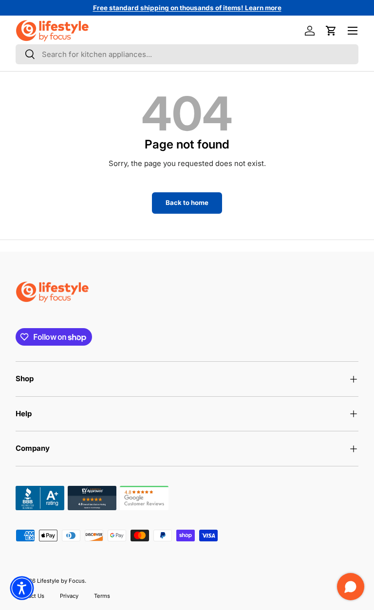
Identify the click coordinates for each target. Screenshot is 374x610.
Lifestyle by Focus (61, 580)
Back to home (187, 202)
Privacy (69, 595)
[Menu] (352, 30)
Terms (102, 595)
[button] (331, 30)
